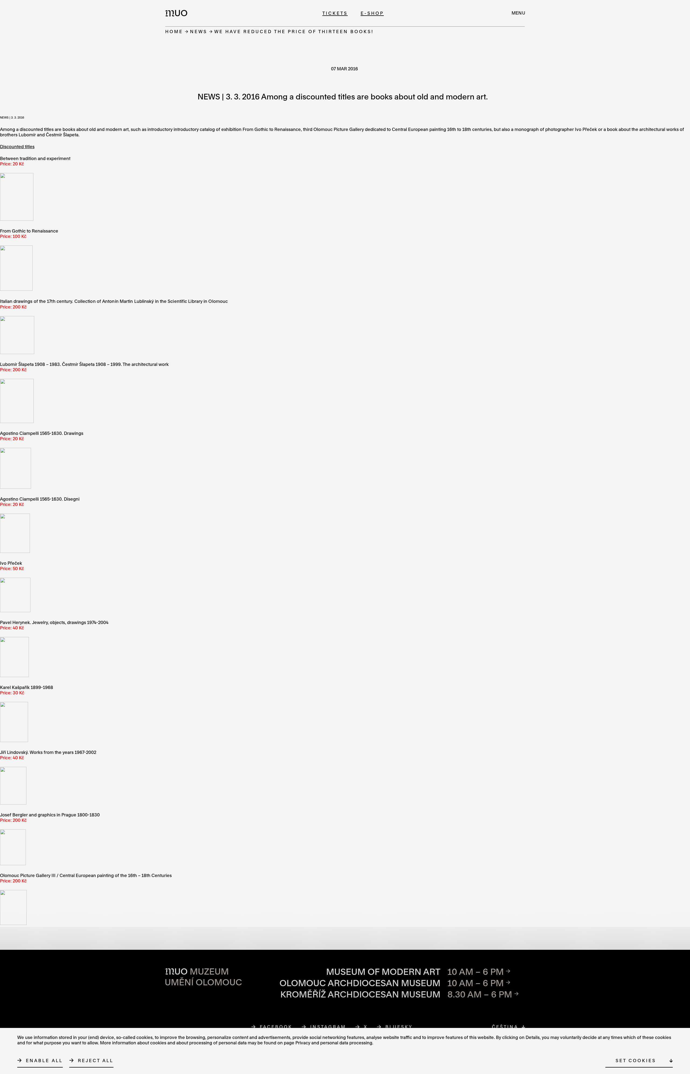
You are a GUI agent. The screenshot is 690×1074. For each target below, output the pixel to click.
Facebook (276, 1026)
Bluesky (399, 1026)
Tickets (335, 13)
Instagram (328, 1026)
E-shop (372, 13)
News (198, 31)
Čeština (505, 1026)
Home (174, 31)
